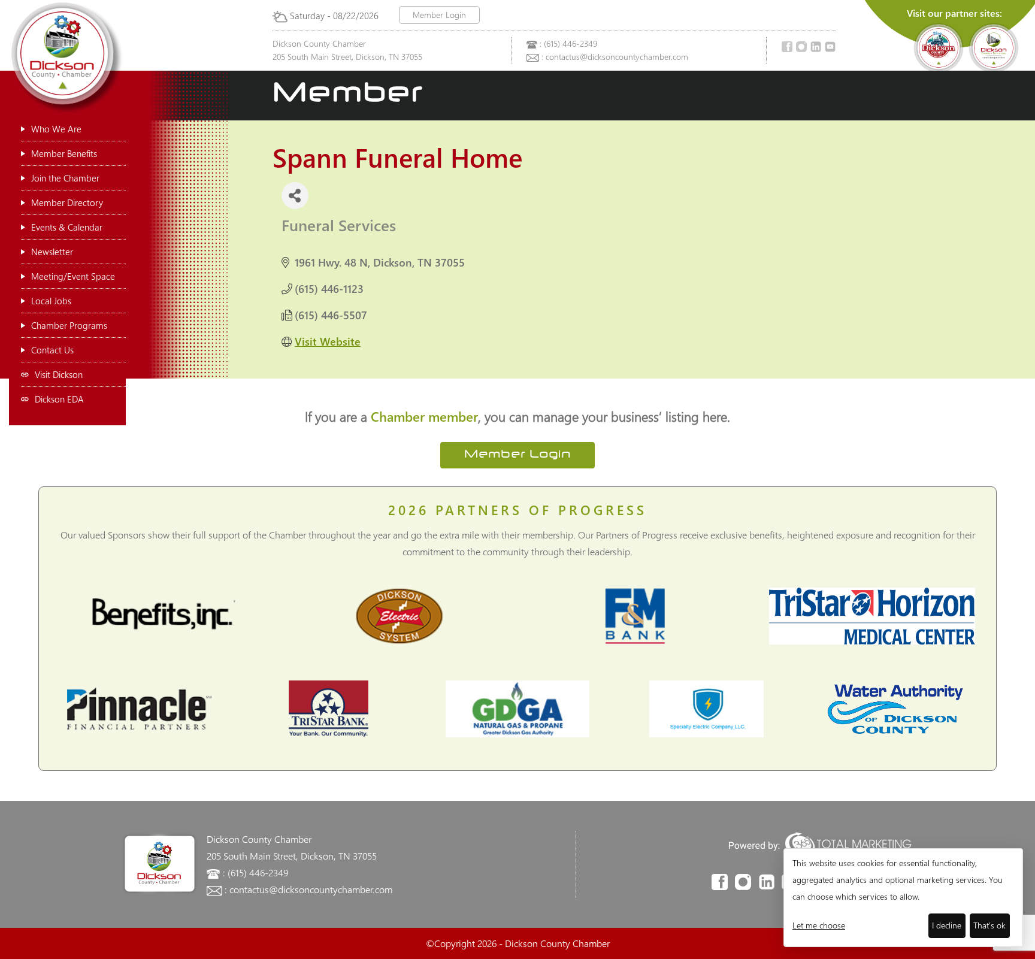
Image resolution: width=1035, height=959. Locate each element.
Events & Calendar (66, 227)
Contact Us (52, 350)
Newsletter (52, 252)
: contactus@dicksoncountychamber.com (614, 56)
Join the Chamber (65, 178)
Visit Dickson (59, 374)
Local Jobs (51, 301)
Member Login (439, 14)
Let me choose (818, 925)
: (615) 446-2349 (568, 43)
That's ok (989, 925)
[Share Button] (295, 195)
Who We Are (56, 129)
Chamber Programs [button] (69, 325)
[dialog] (903, 897)
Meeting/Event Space (73, 276)
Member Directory (67, 202)
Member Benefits (64, 153)
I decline (946, 925)
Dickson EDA (59, 399)
